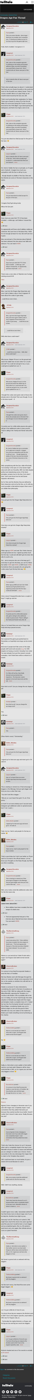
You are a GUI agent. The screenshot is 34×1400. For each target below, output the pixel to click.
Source (3, 1102)
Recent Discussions (9, 1378)
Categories (28, 9)
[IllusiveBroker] (3, 967)
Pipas (7, 32)
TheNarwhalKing (12, 931)
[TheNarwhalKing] (3, 932)
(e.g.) (22, 649)
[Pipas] (3, 115)
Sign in (2, 1369)
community (28, 1386)
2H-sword (5, 1352)
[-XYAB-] (3, 306)
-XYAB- (9, 305)
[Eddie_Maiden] (3, 744)
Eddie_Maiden (11, 743)
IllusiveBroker (11, 966)
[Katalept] (3, 635)
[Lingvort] (3, 54)
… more (15, 162)
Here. (3, 280)
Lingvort (9, 53)
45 (31, 22)
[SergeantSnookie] (3, 27)
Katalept (9, 634)
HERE (19, 243)
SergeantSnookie (12, 26)
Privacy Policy (11, 1397)
